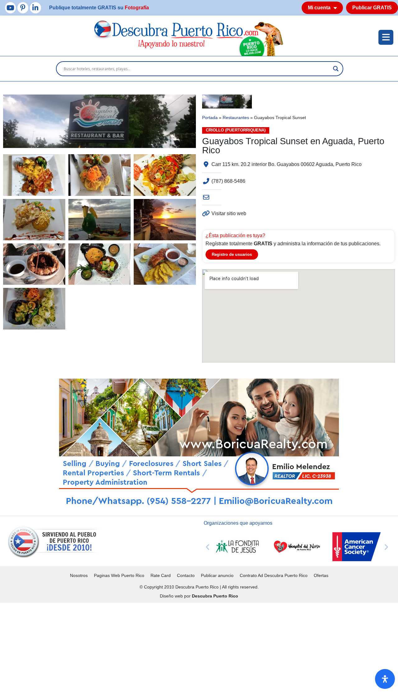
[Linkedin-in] (35, 7)
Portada (210, 117)
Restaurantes (236, 117)
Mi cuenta (319, 7)
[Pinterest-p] (22, 7)
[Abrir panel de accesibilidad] (385, 679)
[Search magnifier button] (335, 68)
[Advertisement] (186, 646)
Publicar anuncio (217, 575)
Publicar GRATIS (372, 7)
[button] (207, 547)
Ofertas (321, 575)
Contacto (186, 575)
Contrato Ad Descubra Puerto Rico (274, 575)
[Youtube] (10, 7)
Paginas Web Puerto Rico (119, 575)
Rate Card (160, 575)
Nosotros (79, 575)
